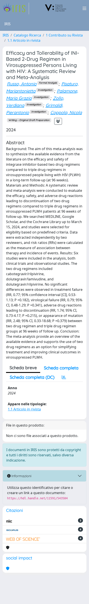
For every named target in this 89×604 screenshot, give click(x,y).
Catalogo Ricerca (27, 35)
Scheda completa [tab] (61, 368)
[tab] (64, 377)
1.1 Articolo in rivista (23, 40)
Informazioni (21, 476)
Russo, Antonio (22, 83)
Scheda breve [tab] (23, 367)
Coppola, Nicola (66, 112)
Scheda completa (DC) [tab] (32, 377)
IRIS (6, 35)
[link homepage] (16, 8)
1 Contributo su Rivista (64, 35)
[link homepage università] (55, 8)
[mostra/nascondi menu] (84, 8)
